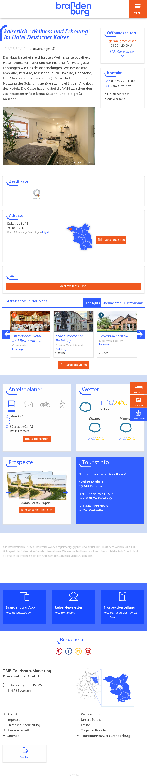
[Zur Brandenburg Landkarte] (105, 689)
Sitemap (13, 736)
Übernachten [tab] (112, 303)
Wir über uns (90, 714)
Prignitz (46, 232)
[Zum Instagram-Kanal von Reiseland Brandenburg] (78, 652)
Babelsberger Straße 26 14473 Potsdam (24, 688)
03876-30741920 (100, 494)
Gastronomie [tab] (134, 303)
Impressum (15, 720)
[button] (138, 401)
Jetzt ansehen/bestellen (37, 509)
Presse (85, 725)
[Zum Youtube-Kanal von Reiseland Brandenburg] (88, 652)
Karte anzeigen (114, 239)
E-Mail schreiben (95, 506)
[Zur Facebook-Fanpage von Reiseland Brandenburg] (69, 652)
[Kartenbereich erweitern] (141, 308)
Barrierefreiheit (18, 730)
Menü (137, 13)
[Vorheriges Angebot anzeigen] (6, 334)
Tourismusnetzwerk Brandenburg (105, 736)
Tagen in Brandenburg (98, 730)
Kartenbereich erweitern (122, 308)
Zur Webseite (92, 510)
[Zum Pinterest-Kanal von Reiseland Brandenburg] (59, 652)
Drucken (24, 757)
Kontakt (13, 714)
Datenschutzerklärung (23, 725)
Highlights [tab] (92, 303)
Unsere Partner (92, 720)
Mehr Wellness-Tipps (73, 286)
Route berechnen (36, 439)
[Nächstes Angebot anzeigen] (141, 334)
